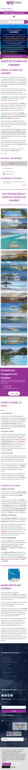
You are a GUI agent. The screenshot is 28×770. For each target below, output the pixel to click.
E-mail (3, 704)
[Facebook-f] (3, 695)
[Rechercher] (26, 22)
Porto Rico (8, 428)
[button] (14, 16)
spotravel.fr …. (24, 185)
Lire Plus (13, 767)
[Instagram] (11, 695)
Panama (18, 150)
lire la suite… (4, 153)
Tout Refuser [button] (6, 766)
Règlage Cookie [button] (16, 764)
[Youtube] (8, 695)
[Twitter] (6, 695)
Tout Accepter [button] (6, 764)
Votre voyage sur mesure (14, 13)
